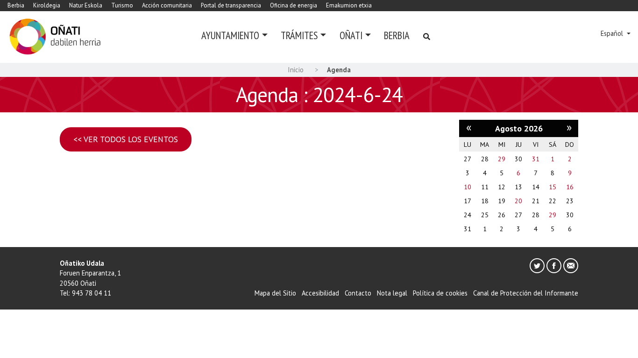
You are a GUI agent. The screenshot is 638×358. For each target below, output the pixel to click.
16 (570, 187)
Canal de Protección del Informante (525, 293)
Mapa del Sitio (275, 293)
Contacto (358, 293)
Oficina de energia (293, 5)
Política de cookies (440, 293)
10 (467, 187)
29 (501, 159)
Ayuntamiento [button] (230, 35)
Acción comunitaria (167, 5)
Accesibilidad (320, 293)
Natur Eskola (85, 5)
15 (552, 187)
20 (518, 201)
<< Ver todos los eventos (125, 139)
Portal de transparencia (231, 5)
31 (535, 159)
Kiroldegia (46, 5)
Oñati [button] (351, 35)
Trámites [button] (299, 35)
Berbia (15, 5)
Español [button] (613, 33)
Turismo (122, 5)
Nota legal (392, 293)
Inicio (296, 69)
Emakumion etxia (349, 5)
